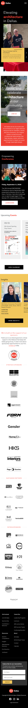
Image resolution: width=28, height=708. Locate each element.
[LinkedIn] (17, 699)
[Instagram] (14, 699)
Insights (4, 280)
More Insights (14, 321)
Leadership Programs (19, 618)
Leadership (4, 309)
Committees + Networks (5, 624)
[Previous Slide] (26, 57)
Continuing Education (19, 630)
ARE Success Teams (19, 627)
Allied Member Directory (5, 645)
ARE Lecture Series (19, 624)
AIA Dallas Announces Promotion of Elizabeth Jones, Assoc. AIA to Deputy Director (11, 305)
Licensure (16, 621)
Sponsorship (5, 621)
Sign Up (7, 682)
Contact (16, 643)
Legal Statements (14, 702)
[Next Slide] (26, 52)
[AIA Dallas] (6, 3)
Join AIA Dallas (5, 618)
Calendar (16, 646)
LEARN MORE (9, 203)
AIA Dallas (16, 637)
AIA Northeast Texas (19, 640)
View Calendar (14, 267)
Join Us (14, 114)
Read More (5, 313)
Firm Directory (5, 649)
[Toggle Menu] (25, 3)
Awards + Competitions (5, 637)
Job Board (4, 652)
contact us (12, 345)
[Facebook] (10, 699)
